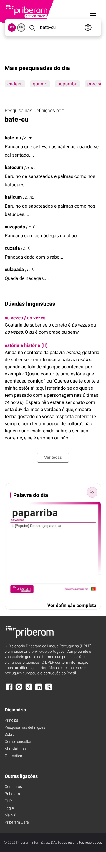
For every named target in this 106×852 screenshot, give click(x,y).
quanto (40, 84)
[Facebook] (9, 689)
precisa (95, 84)
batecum (14, 167)
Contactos (13, 787)
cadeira (15, 84)
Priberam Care (17, 822)
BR (21, 27)
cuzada (12, 248)
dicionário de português (39, 651)
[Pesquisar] (32, 27)
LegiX (9, 808)
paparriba (67, 84)
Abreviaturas (15, 749)
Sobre (9, 734)
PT (12, 27)
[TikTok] (28, 689)
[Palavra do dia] (92, 492)
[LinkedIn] (38, 689)
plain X (10, 815)
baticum (13, 197)
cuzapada (15, 227)
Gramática (13, 756)
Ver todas (53, 457)
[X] (48, 689)
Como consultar (18, 742)
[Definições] (88, 27)
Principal (12, 720)
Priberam (12, 794)
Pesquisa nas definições (25, 727)
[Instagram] (18, 689)
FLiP (8, 801)
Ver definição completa (71, 605)
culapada (14, 269)
